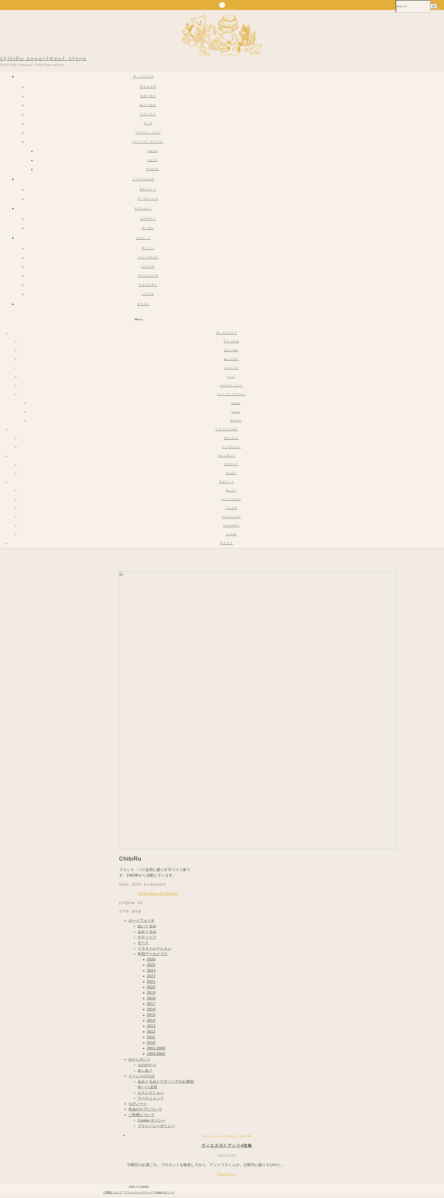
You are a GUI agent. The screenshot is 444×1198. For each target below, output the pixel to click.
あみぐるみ (148, 96)
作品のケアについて (145, 1109)
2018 (151, 998)
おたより (143, 304)
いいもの (147, 267)
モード (148, 123)
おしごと (148, 248)
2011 (151, 1037)
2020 (151, 987)
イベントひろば (143, 179)
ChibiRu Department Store (43, 59)
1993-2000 (156, 1054)
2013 (151, 1026)
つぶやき (245, 1135)
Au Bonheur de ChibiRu (158, 894)
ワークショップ (148, 199)
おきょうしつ (148, 189)
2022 (151, 976)
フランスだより (147, 257)
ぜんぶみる (148, 87)
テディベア (148, 114)
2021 (151, 982)
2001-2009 (156, 1048)
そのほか (152, 169)
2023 (151, 971)
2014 (151, 1020)
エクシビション (151, 1093)
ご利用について (141, 1115)
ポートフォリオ (143, 77)
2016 (151, 1009)
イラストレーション (148, 133)
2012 (151, 1032)
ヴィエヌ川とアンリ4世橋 (226, 1145)
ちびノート (143, 238)
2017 (151, 1004)
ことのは (148, 294)
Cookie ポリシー (152, 1120)
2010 (151, 1043)
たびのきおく (148, 285)
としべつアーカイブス (148, 142)
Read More (226, 1174)
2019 (151, 993)
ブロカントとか (148, 276)
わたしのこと (143, 209)
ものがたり (148, 219)
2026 (153, 151)
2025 (153, 160)
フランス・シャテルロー (219, 1135)
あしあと (148, 228)
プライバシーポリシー (156, 1126)
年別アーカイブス (153, 954)
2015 (151, 1015)
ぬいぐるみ (148, 105)
